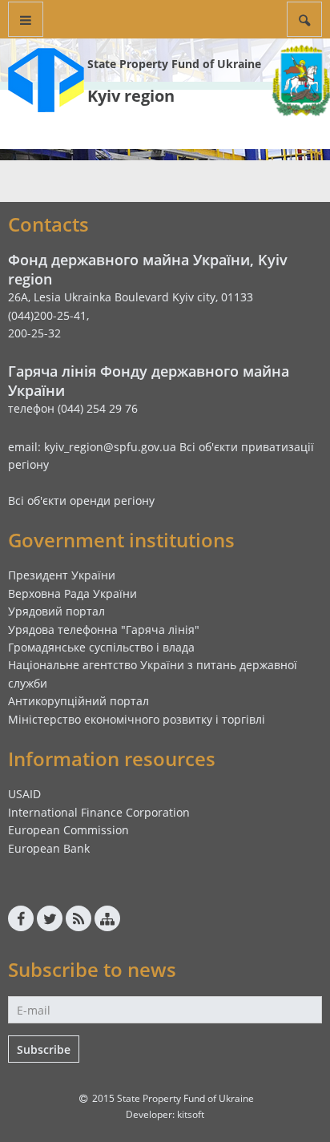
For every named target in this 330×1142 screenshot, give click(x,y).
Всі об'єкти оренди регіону (81, 500)
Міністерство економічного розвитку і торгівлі (136, 719)
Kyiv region (131, 96)
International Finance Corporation (99, 812)
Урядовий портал (56, 611)
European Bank (49, 848)
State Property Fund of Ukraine (174, 63)
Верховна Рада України (72, 593)
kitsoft (190, 1114)
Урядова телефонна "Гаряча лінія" (103, 629)
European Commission (68, 829)
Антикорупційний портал (78, 700)
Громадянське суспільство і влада (101, 647)
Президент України (61, 575)
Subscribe (43, 1049)
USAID (24, 793)
